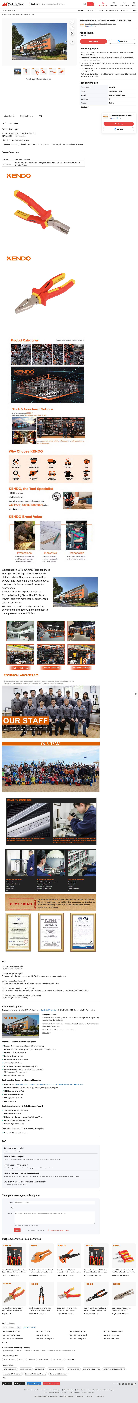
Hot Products (28, 1390)
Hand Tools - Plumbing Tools (11, 1331)
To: (12, 1208)
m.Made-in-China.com (74, 1392)
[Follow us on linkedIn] (135, 1384)
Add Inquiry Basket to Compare (40, 79)
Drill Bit (66, 1084)
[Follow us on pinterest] (132, 1384)
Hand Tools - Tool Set (42, 1335)
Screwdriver (60, 1084)
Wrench (48, 1084)
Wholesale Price (81, 1390)
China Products (38, 1390)
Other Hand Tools (9, 1359)
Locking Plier (70, 1359)
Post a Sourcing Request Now (58, 1230)
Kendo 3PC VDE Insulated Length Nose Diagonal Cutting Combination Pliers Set (14, 1272)
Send (17, 1230)
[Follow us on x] (123, 1384)
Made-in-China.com (60, 1392)
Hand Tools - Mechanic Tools (11, 1335)
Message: (10, 1213)
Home (4, 14)
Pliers (32, 14)
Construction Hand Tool (56, 1369)
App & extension (111, 10)
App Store (7, 1384)
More (4, 1378)
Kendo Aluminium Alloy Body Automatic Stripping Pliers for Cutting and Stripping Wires (68, 1272)
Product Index (103, 1390)
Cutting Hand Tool (73, 1369)
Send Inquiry (93, 41)
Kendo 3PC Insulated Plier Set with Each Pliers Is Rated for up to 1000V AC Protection (123, 1272)
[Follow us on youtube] (129, 1384)
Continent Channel (92, 1390)
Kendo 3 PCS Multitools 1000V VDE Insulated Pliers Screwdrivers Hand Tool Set (95, 1272)
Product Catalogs (30, 1327)
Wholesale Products (69, 1390)
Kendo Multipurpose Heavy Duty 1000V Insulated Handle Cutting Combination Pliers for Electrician (12, 1310)
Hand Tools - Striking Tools (111, 1335)
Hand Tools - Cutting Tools (111, 1339)
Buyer (89, 10)
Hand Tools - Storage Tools (77, 1331)
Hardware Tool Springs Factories (35, 1374)
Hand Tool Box (39, 1369)
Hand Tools (24, 14)
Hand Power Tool (25, 1369)
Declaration (90, 1396)
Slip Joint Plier (57, 1359)
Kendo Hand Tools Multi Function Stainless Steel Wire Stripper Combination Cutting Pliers (67, 1310)
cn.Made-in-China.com (88, 1392)
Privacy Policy (100, 1396)
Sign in (134, 5)
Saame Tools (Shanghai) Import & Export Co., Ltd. (100, 24)
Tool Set (43, 1084)
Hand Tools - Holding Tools (77, 1339)
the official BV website (48, 1010)
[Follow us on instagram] (126, 1384)
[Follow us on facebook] (120, 1384)
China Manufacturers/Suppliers (52, 1390)
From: (11, 1203)
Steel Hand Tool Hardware (91, 1369)
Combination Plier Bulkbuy (58, 1374)
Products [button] (34, 4)
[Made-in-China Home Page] (13, 4)
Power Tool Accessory (31, 1084)
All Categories (9, 10)
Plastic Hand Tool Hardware (12, 1374)
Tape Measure (79, 1084)
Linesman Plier (44, 1359)
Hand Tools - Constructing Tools (112, 1331)
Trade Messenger (34, 1384)
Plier (53, 1084)
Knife (71, 1084)
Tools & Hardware (13, 14)
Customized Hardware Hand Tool (114, 1369)
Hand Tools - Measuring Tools (78, 1335)
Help (99, 10)
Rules (134, 10)
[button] (85, 4)
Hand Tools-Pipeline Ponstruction (12, 1339)
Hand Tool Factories (10, 1369)
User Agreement (80, 1396)
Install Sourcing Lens (52, 1384)
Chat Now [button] (123, 41)
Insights (111, 1390)
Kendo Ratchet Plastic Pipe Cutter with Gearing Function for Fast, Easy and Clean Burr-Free (41, 1272)
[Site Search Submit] (90, 4)
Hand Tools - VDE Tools (43, 1331)
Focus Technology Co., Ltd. (54, 1396)
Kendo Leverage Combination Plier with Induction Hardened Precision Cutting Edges (40, 1310)
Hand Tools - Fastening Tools (45, 1339)
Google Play (19, 1384)
